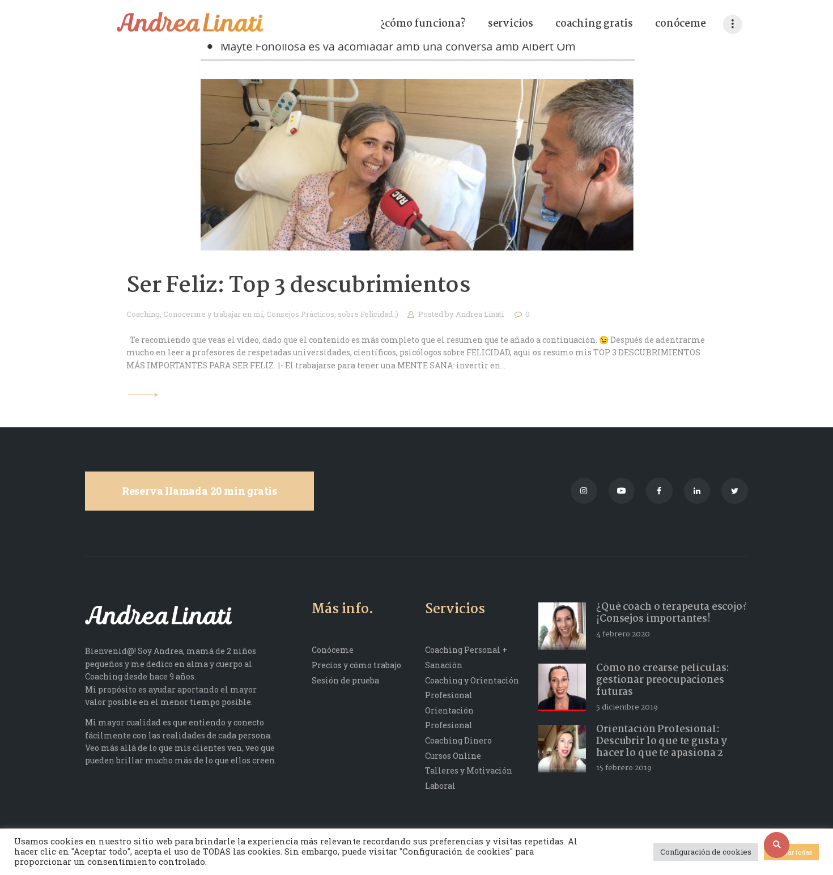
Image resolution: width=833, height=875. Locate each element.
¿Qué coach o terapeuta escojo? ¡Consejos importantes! (671, 613)
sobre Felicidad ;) (368, 314)
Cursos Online (453, 755)
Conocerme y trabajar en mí (213, 314)
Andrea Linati (480, 314)
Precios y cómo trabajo (356, 665)
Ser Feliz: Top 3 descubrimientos (298, 286)
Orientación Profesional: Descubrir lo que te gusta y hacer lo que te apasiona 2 (661, 741)
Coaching (143, 314)
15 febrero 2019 (624, 768)
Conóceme (333, 649)
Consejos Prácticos (300, 314)
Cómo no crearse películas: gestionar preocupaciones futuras (662, 680)
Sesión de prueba (345, 680)
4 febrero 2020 (623, 634)
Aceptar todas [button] (791, 852)
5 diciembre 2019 (627, 707)
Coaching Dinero (458, 740)
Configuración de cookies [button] (705, 852)
